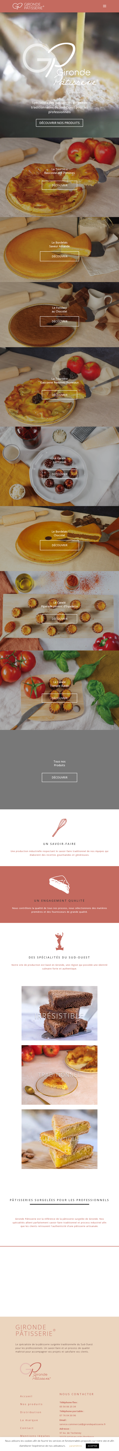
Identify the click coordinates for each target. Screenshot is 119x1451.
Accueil (26, 1396)
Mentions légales (35, 1436)
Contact (27, 1428)
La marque (29, 1420)
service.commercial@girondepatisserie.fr (83, 1424)
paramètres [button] (75, 1445)
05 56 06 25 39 (68, 1406)
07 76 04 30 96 (68, 1415)
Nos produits (31, 1404)
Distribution (31, 1412)
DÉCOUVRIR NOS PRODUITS (59, 123)
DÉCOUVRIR (59, 185)
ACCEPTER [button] (92, 1445)
